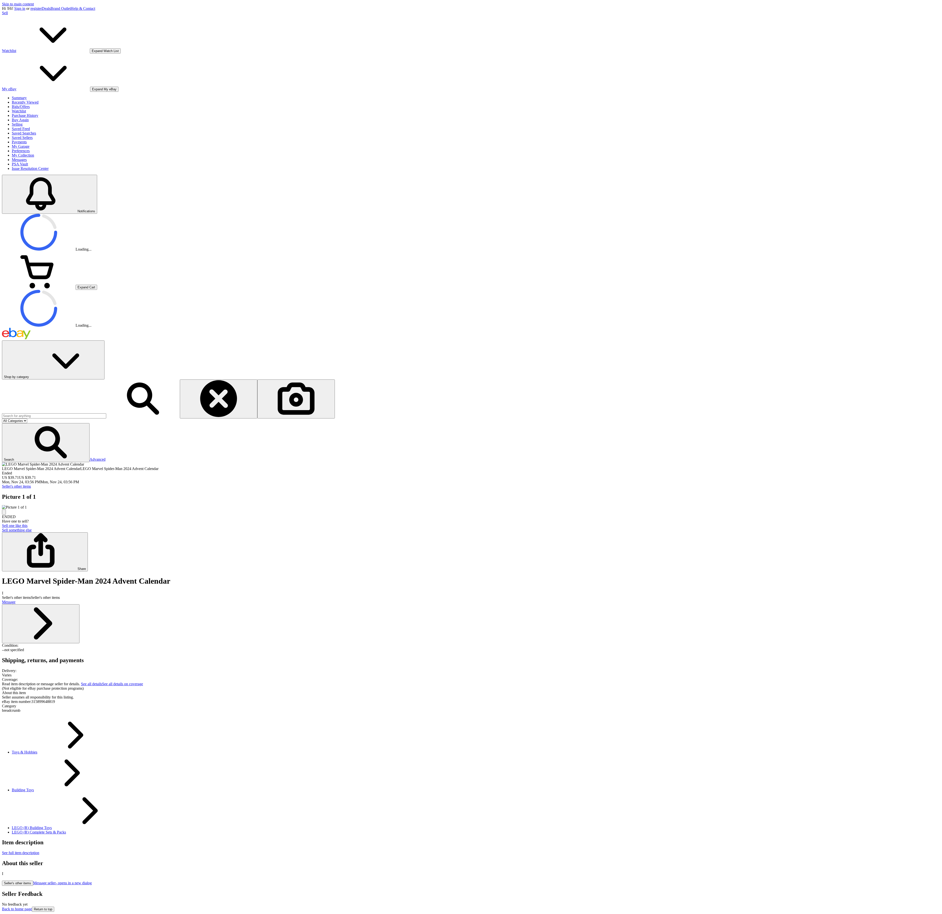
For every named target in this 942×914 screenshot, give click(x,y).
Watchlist (19, 111)
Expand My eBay (104, 89)
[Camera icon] (296, 398)
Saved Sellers (22, 137)
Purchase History (25, 115)
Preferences (21, 151)
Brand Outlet (61, 8)
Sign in (19, 8)
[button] (46, 442)
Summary (19, 98)
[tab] (471, 693)
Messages (19, 160)
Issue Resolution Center (30, 168)
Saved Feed (21, 129)
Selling (17, 124)
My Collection (23, 155)
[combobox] (54, 415)
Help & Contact (83, 8)
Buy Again (20, 120)
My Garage (20, 146)
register (36, 8)
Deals (46, 8)
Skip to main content (18, 4)
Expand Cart (86, 287)
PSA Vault (20, 164)
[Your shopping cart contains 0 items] (39, 287)
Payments (19, 142)
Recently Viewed (25, 102)
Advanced (97, 459)
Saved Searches (24, 133)
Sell (5, 13)
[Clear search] (218, 398)
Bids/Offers (21, 107)
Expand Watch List (105, 51)
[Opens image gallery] (4, 512)
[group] (471, 507)
